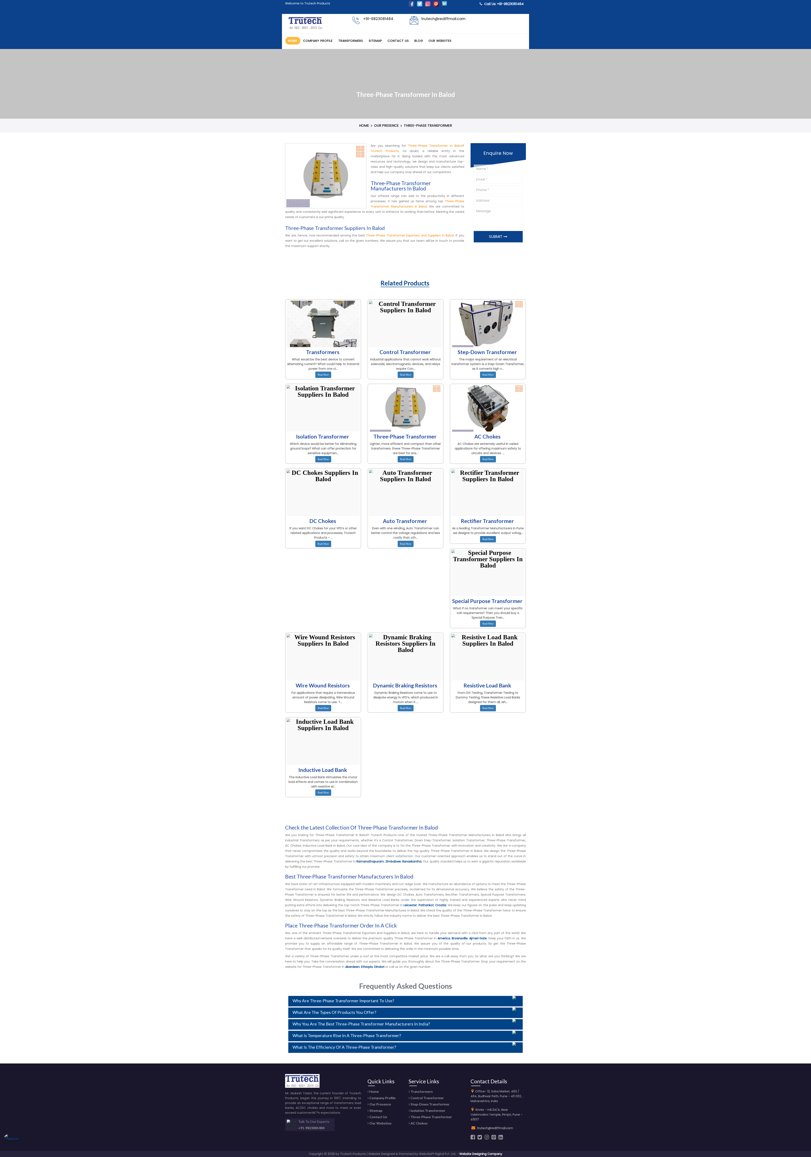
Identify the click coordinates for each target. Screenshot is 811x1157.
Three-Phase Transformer (431, 1117)
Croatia (440, 905)
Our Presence (386, 125)
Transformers (350, 41)
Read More (323, 374)
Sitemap (375, 41)
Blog (418, 41)
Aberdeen (352, 967)
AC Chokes (419, 1123)
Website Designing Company (480, 1154)
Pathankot (426, 905)
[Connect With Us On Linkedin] (444, 5)
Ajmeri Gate (478, 938)
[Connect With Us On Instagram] (428, 5)
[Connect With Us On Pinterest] (436, 5)
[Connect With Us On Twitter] (419, 5)
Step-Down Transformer (430, 1104)
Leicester (410, 905)
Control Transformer (427, 1098)
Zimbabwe (393, 861)
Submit (496, 236)
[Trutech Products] (305, 28)
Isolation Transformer (427, 1110)
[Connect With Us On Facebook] (411, 5)
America (444, 938)
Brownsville (460, 938)
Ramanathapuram (370, 861)
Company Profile (318, 41)
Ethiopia (367, 967)
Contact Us (398, 41)
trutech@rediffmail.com (495, 1128)
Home (292, 41)
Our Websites (440, 41)
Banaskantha (412, 861)
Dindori (379, 967)
